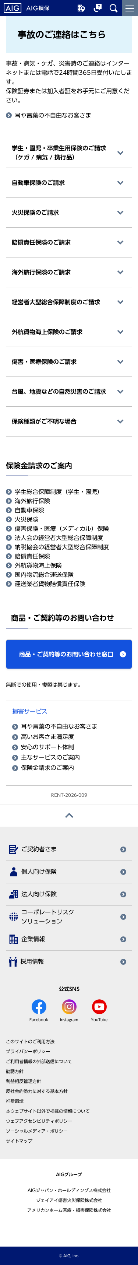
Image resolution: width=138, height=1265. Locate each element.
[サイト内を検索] (114, 8)
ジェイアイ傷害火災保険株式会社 (69, 1200)
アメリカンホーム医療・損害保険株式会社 (69, 1210)
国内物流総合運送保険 (44, 575)
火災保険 (26, 519)
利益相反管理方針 (23, 1081)
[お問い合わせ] (97, 8)
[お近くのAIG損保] (81, 8)
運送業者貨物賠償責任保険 (50, 584)
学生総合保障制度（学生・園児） (59, 492)
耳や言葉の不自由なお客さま (53, 115)
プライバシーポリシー (28, 1051)
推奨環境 (15, 1101)
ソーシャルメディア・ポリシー (37, 1131)
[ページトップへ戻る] (69, 816)
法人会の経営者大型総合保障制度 (59, 538)
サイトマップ (19, 1141)
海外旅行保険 (32, 501)
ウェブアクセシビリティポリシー (39, 1121)
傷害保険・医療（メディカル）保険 (62, 529)
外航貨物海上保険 (38, 565)
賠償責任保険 (32, 556)
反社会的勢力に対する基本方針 (37, 1091)
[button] (69, 654)
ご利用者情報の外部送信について (39, 1061)
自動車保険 (29, 510)
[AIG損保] (26, 8)
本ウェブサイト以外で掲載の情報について (48, 1111)
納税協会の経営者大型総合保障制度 (62, 547)
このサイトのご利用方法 (30, 1041)
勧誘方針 (15, 1071)
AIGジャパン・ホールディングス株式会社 (69, 1190)
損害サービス (29, 711)
